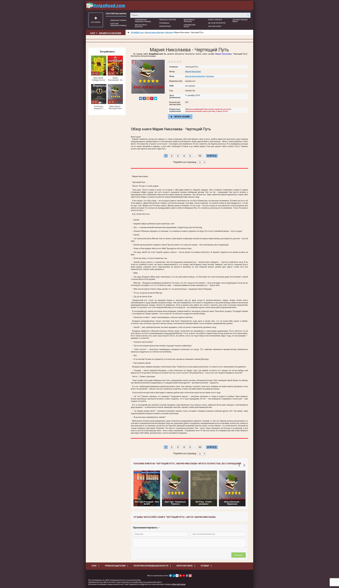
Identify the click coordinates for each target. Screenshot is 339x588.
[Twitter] (155, 98)
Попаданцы (164, 23)
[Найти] (248, 15)
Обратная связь (184, 566)
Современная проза (189, 26)
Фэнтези (210, 76)
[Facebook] (144, 98)
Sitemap (205, 566)
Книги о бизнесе (215, 20)
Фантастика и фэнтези (141, 26)
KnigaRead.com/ (106, 5)
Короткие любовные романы (118, 24)
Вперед (211, 155)
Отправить (238, 555)
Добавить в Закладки (110, 33)
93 (200, 155)
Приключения (165, 26)
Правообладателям (115, 566)
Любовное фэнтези (167, 20)
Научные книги (214, 26)
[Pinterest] (151, 98)
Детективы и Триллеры (189, 21)
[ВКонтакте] (140, 98)
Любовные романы (118, 20)
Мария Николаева (223, 54)
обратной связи (178, 584)
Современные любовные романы (143, 21)
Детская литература (216, 23)
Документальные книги (240, 21)
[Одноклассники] (148, 98)
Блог (92, 33)
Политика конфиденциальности (151, 566)
